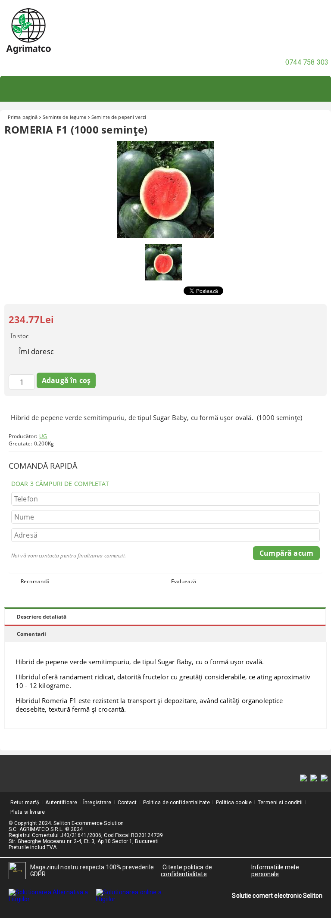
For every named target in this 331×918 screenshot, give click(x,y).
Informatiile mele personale (275, 871)
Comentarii (31, 634)
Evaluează (183, 581)
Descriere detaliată (41, 616)
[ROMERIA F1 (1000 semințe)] (165, 235)
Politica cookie (234, 803)
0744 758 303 (306, 62)
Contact (127, 803)
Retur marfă (24, 803)
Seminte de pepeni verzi (118, 117)
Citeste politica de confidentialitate (186, 871)
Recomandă (35, 581)
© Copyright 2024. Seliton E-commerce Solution (66, 823)
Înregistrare (97, 803)
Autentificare (61, 803)
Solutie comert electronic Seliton (277, 895)
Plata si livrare (27, 812)
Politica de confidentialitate (176, 803)
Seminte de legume (64, 117)
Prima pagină (22, 117)
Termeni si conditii (280, 803)
